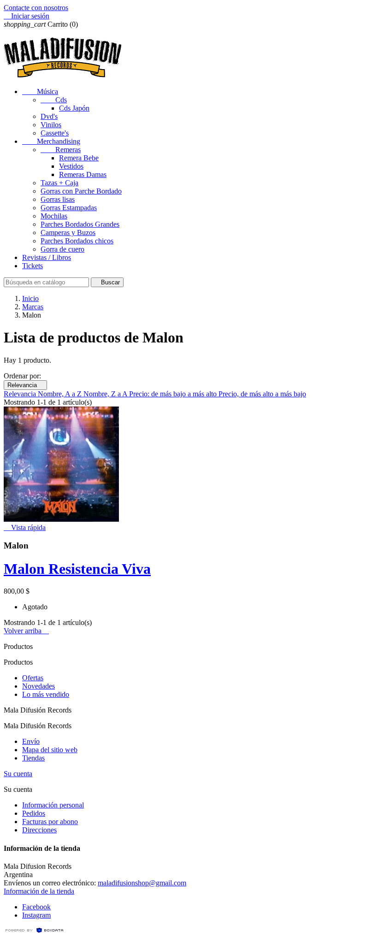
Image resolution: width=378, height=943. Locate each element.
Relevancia (25, 385)
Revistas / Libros (46, 257)
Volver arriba (26, 631)
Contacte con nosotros (36, 8)
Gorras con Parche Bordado (81, 191)
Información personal (53, 805)
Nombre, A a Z (60, 394)
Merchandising (51, 141)
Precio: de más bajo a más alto (174, 394)
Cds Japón (74, 108)
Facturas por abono (50, 821)
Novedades (38, 686)
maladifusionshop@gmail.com (142, 883)
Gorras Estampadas (69, 208)
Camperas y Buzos (68, 232)
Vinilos (51, 125)
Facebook (36, 907)
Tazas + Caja (59, 183)
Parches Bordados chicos (77, 241)
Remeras (61, 149)
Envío (31, 741)
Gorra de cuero (62, 249)
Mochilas (54, 216)
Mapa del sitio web (49, 750)
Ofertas (32, 678)
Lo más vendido (45, 694)
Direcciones (39, 830)
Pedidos (33, 813)
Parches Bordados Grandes (80, 224)
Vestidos (71, 166)
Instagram (36, 915)
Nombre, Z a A (106, 394)
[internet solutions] (34, 931)
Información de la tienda (39, 891)
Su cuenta (18, 774)
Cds (54, 100)
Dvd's (49, 116)
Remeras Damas (82, 174)
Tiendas (33, 758)
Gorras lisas (58, 199)
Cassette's (55, 133)
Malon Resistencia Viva (77, 568)
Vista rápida (25, 527)
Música (40, 91)
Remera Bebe (79, 158)
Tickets (32, 266)
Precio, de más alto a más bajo (262, 394)
